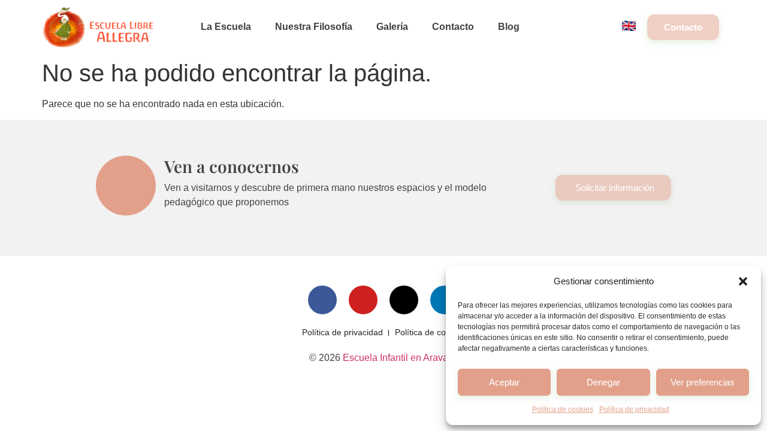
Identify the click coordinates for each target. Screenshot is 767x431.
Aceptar (504, 382)
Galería (392, 27)
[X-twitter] (403, 300)
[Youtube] (363, 300)
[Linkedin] (444, 300)
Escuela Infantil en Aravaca (400, 358)
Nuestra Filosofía (313, 27)
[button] (743, 281)
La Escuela (226, 27)
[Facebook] (322, 300)
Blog (509, 27)
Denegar (603, 382)
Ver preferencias (703, 382)
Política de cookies (562, 409)
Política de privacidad (634, 409)
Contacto (453, 27)
